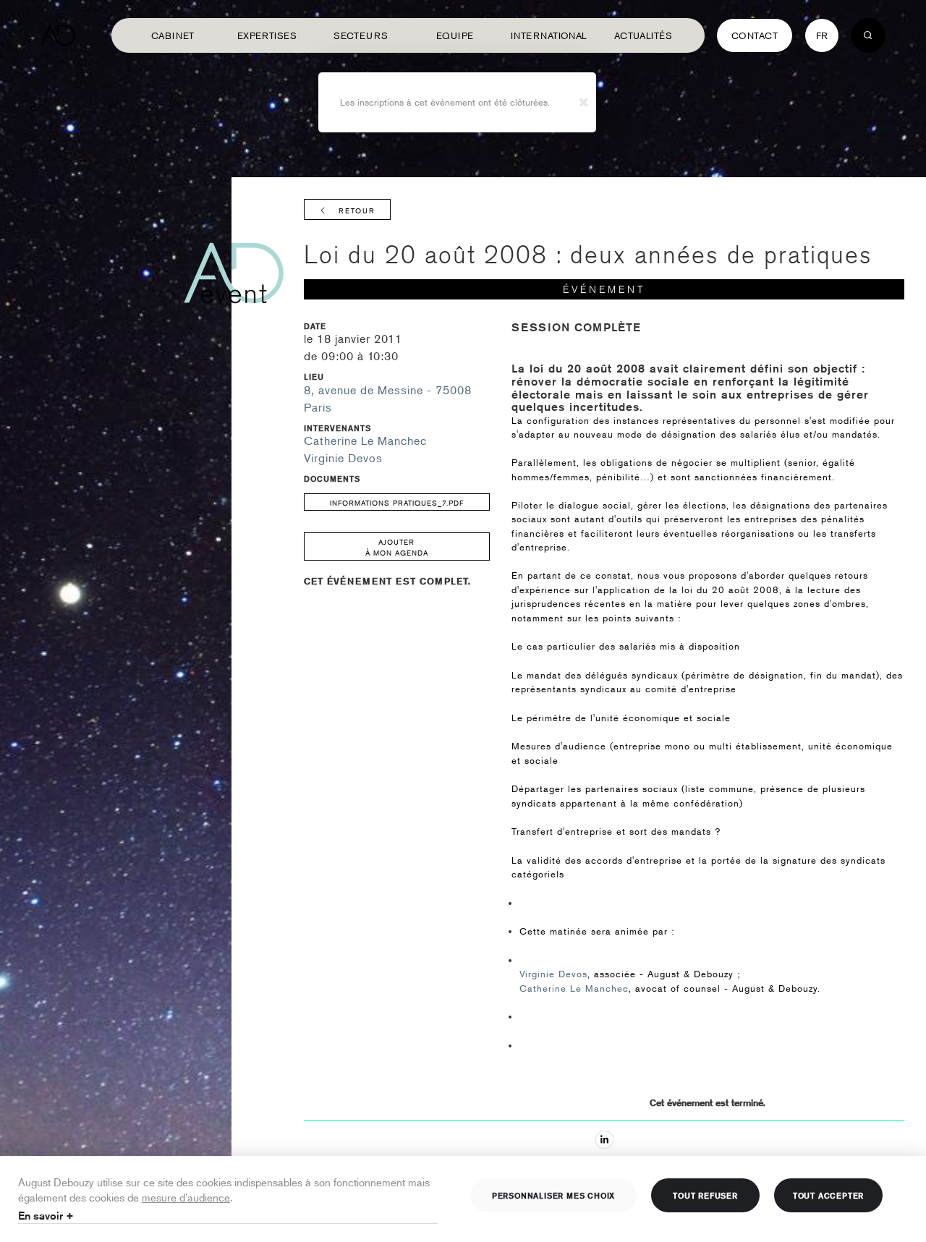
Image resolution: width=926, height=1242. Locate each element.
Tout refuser (705, 1195)
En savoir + (46, 1215)
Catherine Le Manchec (365, 440)
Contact (754, 35)
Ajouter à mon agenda (396, 547)
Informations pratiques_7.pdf (397, 502)
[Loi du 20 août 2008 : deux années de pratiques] (604, 1139)
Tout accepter (828, 1195)
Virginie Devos (343, 458)
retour (357, 210)
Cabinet (173, 35)
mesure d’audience (186, 1197)
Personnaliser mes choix (553, 1195)
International (549, 35)
